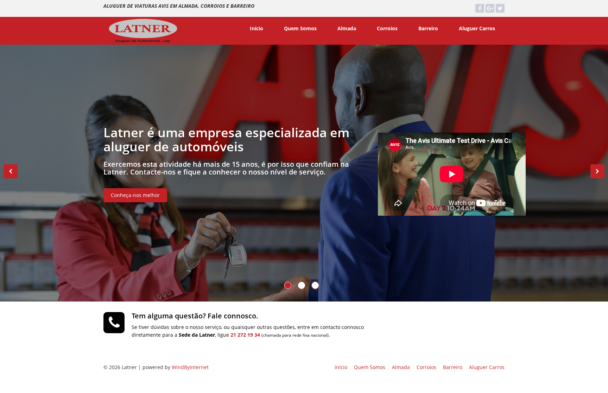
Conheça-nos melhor (135, 195)
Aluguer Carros (477, 28)
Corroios (387, 28)
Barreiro (428, 28)
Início (256, 28)
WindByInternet (190, 367)
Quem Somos (300, 28)
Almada (346, 28)
